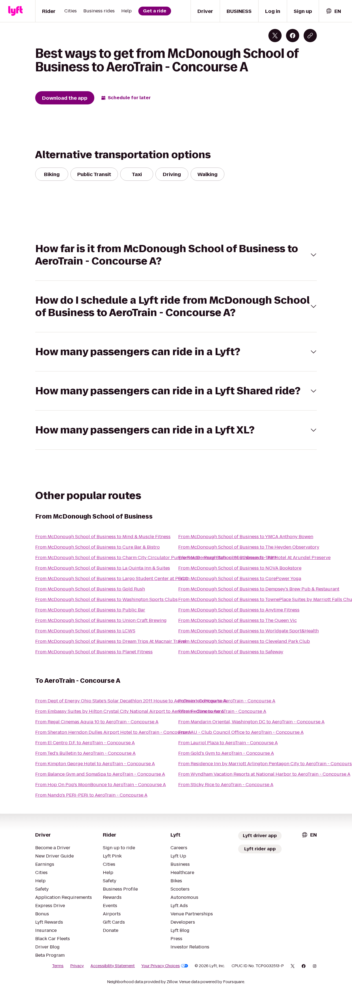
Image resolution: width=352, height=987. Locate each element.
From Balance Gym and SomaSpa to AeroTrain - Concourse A (100, 774)
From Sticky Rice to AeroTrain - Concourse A (225, 784)
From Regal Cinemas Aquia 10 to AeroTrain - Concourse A (96, 722)
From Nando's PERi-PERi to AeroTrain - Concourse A (91, 795)
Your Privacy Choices (160, 966)
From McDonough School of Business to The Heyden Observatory (248, 547)
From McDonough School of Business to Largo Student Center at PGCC (111, 578)
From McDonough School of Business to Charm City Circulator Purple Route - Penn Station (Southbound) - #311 (156, 557)
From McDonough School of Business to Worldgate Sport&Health (248, 631)
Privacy (77, 966)
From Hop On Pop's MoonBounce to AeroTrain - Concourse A (100, 784)
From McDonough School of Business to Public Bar (90, 610)
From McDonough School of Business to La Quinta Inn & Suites (102, 568)
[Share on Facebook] (292, 35)
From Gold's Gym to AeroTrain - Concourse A (226, 753)
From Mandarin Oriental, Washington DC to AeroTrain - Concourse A (251, 722)
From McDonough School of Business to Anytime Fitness (238, 610)
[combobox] (333, 11)
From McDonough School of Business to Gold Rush (90, 589)
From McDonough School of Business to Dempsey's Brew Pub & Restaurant (258, 589)
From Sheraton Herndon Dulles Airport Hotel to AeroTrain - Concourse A (113, 732)
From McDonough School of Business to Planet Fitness (94, 652)
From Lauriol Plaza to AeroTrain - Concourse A (228, 743)
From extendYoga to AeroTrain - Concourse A (226, 701)
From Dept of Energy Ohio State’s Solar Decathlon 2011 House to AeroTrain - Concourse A (131, 701)
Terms (58, 966)
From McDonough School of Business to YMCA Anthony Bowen (245, 536)
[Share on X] (275, 35)
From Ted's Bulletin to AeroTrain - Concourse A (85, 753)
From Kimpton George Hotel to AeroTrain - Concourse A (95, 764)
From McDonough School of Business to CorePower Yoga (239, 578)
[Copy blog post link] (310, 35)
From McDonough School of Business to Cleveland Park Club (244, 641)
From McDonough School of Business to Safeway (230, 652)
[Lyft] (15, 11)
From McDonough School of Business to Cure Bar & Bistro (97, 547)
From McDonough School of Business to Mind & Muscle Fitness (102, 536)
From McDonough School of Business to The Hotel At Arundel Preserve (254, 557)
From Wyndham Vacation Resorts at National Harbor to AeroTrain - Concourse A (264, 774)
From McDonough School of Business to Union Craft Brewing (101, 620)
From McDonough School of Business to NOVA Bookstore (239, 568)
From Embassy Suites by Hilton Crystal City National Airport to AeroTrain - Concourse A (129, 711)
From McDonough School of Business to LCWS (85, 631)
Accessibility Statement (112, 966)
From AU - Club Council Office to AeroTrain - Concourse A (241, 732)
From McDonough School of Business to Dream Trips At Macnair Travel (110, 641)
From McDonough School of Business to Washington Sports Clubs (106, 599)
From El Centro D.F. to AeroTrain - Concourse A (85, 743)
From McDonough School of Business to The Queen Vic (237, 620)
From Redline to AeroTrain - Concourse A (222, 711)
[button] (176, 254)
